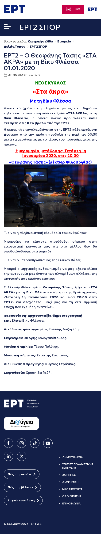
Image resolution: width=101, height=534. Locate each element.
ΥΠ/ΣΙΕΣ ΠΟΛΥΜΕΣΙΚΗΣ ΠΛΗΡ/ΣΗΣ (77, 465)
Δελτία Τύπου (14, 47)
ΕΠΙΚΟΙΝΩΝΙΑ (71, 503)
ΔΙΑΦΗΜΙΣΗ (70, 482)
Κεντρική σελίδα (40, 41)
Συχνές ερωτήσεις (21, 500)
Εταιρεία (64, 41)
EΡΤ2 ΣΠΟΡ (38, 47)
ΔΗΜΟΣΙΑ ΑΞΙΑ (72, 457)
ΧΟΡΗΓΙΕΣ (69, 475)
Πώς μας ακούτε (20, 474)
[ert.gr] (14, 11)
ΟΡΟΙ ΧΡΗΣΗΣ (72, 496)
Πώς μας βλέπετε (20, 487)
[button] (7, 27)
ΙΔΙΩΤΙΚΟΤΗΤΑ (72, 489)
